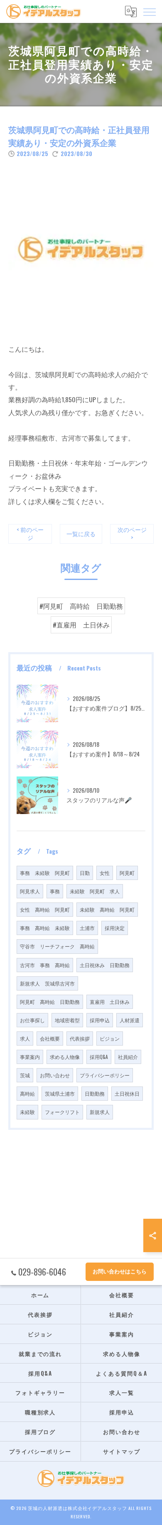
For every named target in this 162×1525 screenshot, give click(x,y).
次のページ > (132, 533)
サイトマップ (121, 1451)
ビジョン (110, 1038)
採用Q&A (99, 1056)
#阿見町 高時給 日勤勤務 (81, 606)
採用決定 (115, 927)
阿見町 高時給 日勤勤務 (50, 1001)
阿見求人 (30, 891)
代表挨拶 (80, 1038)
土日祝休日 (127, 1093)
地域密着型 (67, 1019)
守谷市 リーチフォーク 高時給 (57, 946)
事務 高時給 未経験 (45, 927)
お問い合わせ (55, 1075)
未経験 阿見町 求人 (95, 891)
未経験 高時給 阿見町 (107, 909)
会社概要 (50, 1038)
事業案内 (30, 1056)
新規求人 (100, 1111)
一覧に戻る (81, 533)
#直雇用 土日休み (81, 625)
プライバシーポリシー (105, 1075)
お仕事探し (32, 1019)
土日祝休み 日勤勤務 (105, 964)
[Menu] (149, 11)
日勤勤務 (95, 1093)
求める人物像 (65, 1056)
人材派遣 (130, 1019)
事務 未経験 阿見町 (45, 872)
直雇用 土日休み (110, 1001)
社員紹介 (128, 1056)
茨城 (25, 1075)
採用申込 (100, 1019)
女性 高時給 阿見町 (45, 909)
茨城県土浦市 (60, 1093)
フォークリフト (62, 1111)
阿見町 (127, 872)
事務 (55, 891)
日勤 (85, 872)
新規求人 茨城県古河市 (47, 983)
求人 (25, 1038)
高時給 (27, 1093)
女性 (105, 872)
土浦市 (87, 927)
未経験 (27, 1111)
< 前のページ (30, 533)
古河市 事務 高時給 (45, 964)
